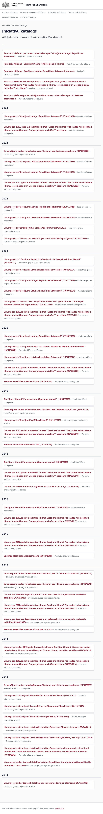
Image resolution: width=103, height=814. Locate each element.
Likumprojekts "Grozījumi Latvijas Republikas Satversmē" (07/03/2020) (39, 336)
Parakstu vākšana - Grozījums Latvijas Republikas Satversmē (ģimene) (39, 71)
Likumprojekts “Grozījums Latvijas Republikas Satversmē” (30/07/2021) (39, 290)
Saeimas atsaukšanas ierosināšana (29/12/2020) (28, 381)
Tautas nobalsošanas (78, 12)
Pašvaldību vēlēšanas (57, 12)
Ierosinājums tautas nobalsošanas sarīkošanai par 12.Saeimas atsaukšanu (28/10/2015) (48, 584)
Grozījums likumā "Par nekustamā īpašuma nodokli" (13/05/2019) (37, 399)
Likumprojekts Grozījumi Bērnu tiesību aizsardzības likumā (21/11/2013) (40, 695)
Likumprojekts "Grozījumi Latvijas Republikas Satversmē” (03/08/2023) (39, 161)
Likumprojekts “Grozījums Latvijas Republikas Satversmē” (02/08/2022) (39, 217)
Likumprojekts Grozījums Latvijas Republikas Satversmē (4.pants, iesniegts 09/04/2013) (47, 727)
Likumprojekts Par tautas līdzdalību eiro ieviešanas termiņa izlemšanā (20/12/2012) (46, 783)
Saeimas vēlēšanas (10, 12)
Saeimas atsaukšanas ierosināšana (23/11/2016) (28, 555)
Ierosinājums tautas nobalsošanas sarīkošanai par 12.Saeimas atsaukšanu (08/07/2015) (48, 573)
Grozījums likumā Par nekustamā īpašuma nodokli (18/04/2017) (36, 507)
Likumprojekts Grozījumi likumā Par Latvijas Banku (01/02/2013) (36, 716)
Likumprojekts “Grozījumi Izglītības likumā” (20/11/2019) (32, 420)
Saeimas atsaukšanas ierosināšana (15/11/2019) (28, 444)
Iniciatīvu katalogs (28, 17)
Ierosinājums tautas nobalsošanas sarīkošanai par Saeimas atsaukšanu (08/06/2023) (46, 151)
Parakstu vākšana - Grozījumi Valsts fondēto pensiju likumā (34, 63)
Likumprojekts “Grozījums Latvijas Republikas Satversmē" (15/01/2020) (39, 357)
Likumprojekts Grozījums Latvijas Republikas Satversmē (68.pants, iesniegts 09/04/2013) (48, 737)
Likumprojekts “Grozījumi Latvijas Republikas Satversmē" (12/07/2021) (39, 280)
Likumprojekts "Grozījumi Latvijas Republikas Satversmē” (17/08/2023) (39, 172)
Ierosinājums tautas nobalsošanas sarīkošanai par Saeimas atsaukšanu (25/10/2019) (46, 409)
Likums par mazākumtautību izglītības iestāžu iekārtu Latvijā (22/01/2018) (41, 486)
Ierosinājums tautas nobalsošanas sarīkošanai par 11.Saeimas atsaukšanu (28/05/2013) (48, 685)
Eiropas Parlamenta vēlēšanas (33, 12)
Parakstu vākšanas (10, 17)
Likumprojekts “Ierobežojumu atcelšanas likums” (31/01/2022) (35, 227)
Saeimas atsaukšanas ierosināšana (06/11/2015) (28, 629)
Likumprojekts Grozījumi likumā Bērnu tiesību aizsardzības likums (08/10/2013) (44, 706)
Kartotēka (6, 25)
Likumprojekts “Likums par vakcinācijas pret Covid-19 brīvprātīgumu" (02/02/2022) (45, 238)
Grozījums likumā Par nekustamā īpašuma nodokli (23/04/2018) (36, 462)
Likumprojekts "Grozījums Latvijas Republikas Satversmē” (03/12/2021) (39, 269)
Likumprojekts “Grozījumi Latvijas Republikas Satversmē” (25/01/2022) (39, 206)
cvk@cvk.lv (59, 808)
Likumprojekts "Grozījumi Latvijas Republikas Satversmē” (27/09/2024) (39, 116)
